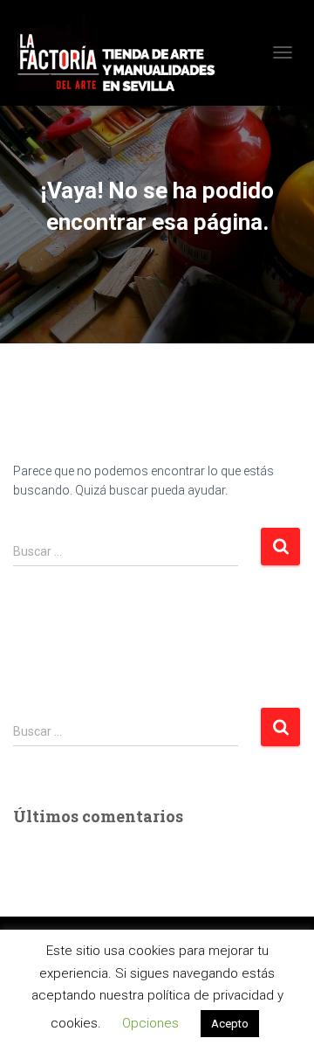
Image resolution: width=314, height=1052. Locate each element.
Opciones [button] (150, 1023)
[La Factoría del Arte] (122, 53)
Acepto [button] (230, 1023)
